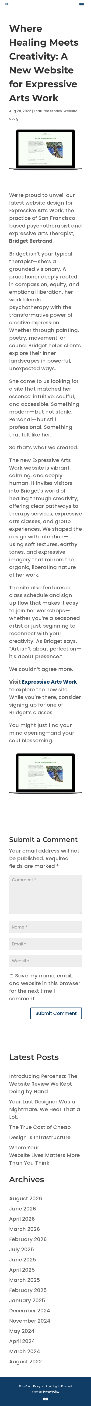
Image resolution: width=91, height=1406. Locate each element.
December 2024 (29, 1310)
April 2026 (22, 1219)
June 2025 (22, 1259)
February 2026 (28, 1239)
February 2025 (28, 1290)
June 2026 (22, 1208)
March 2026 (24, 1229)
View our (45, 1391)
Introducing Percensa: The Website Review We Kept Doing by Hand (43, 1084)
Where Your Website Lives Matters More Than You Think (44, 1155)
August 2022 (25, 1361)
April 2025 (22, 1269)
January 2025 (27, 1300)
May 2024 (21, 1331)
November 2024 (29, 1320)
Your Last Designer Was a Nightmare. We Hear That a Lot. (44, 1109)
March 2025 (24, 1280)
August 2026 (25, 1198)
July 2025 (21, 1249)
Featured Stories (48, 111)
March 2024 (24, 1351)
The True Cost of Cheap (40, 1127)
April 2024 (22, 1341)
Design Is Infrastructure (39, 1137)
